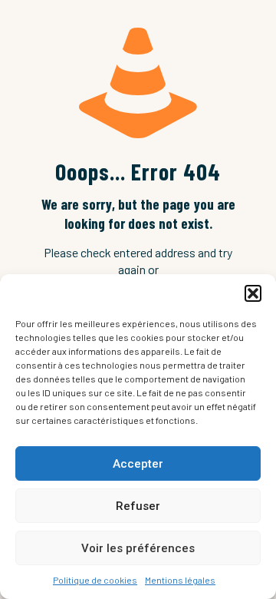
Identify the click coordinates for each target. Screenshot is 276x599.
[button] (253, 293)
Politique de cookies (95, 579)
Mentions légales (180, 579)
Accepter (138, 464)
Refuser (138, 506)
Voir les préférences (138, 548)
